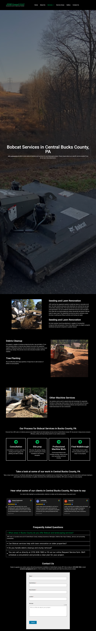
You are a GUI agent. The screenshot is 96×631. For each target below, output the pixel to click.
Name (30, 576)
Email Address (32, 582)
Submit (33, 622)
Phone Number (32, 589)
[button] (50, 5)
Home (36, 5)
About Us (42, 5)
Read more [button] (11, 513)
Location (31, 596)
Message (31, 603)
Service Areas (60, 5)
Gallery (68, 5)
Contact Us (76, 5)
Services (50, 5)
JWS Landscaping (12, 156)
